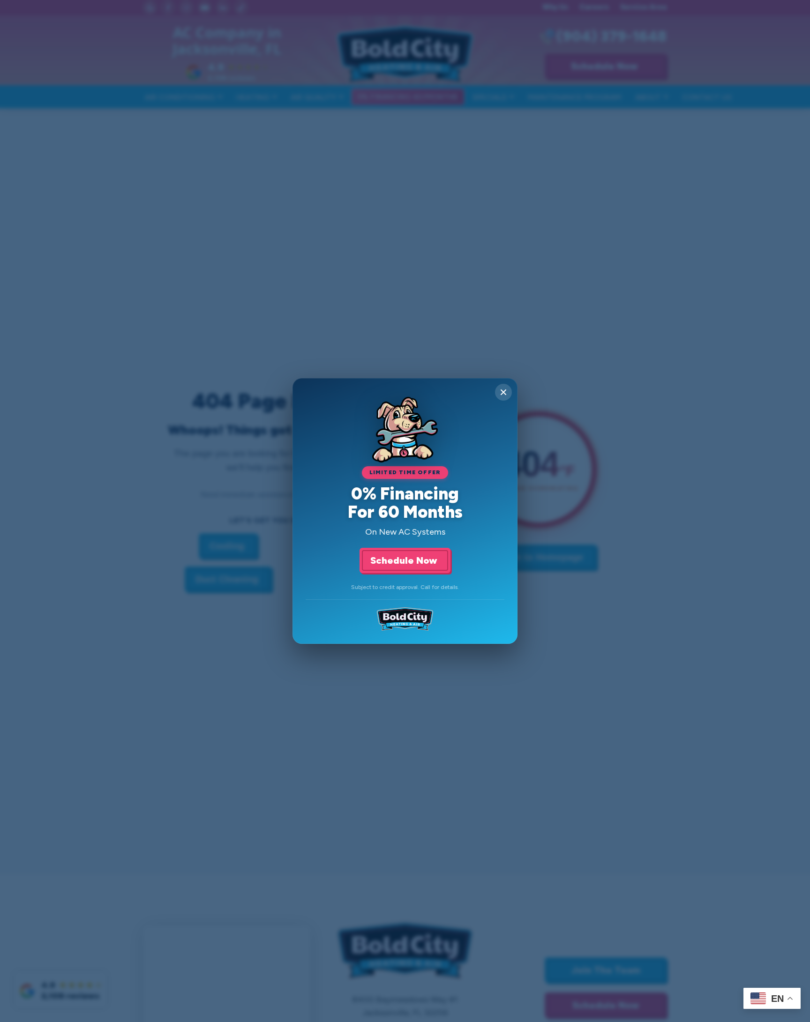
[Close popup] (503, 392)
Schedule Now (405, 560)
